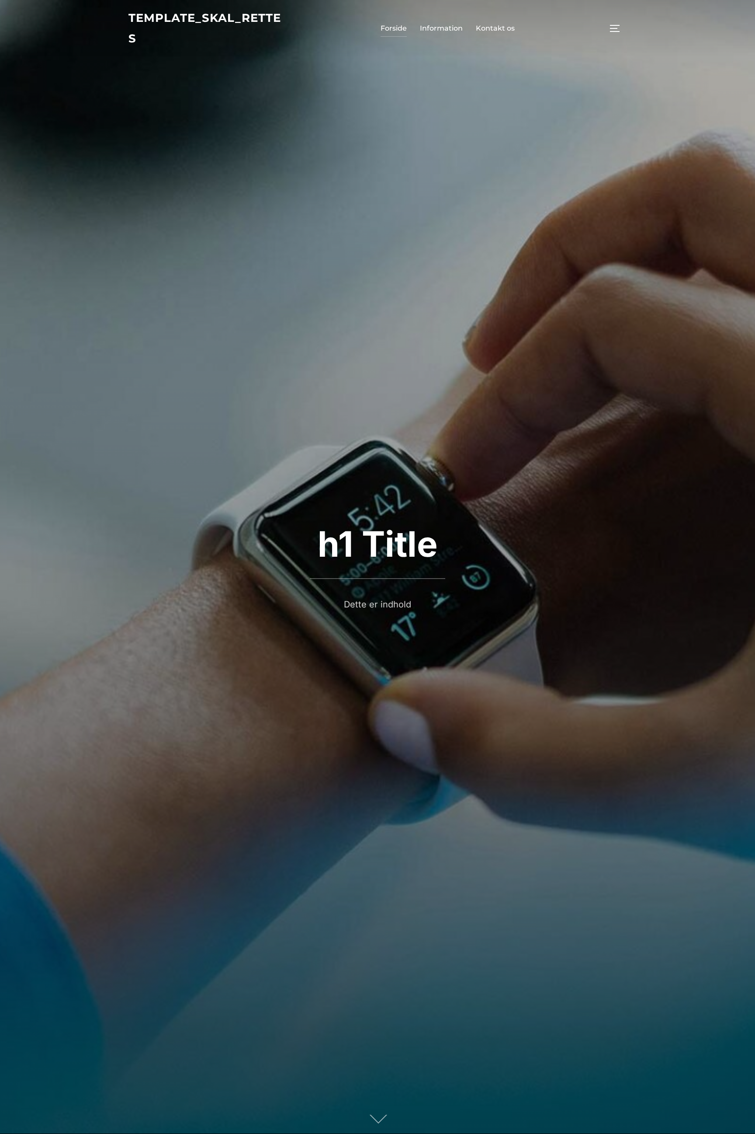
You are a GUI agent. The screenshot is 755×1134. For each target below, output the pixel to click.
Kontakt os (495, 28)
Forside (394, 28)
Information (441, 28)
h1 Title (378, 544)
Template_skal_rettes (204, 28)
